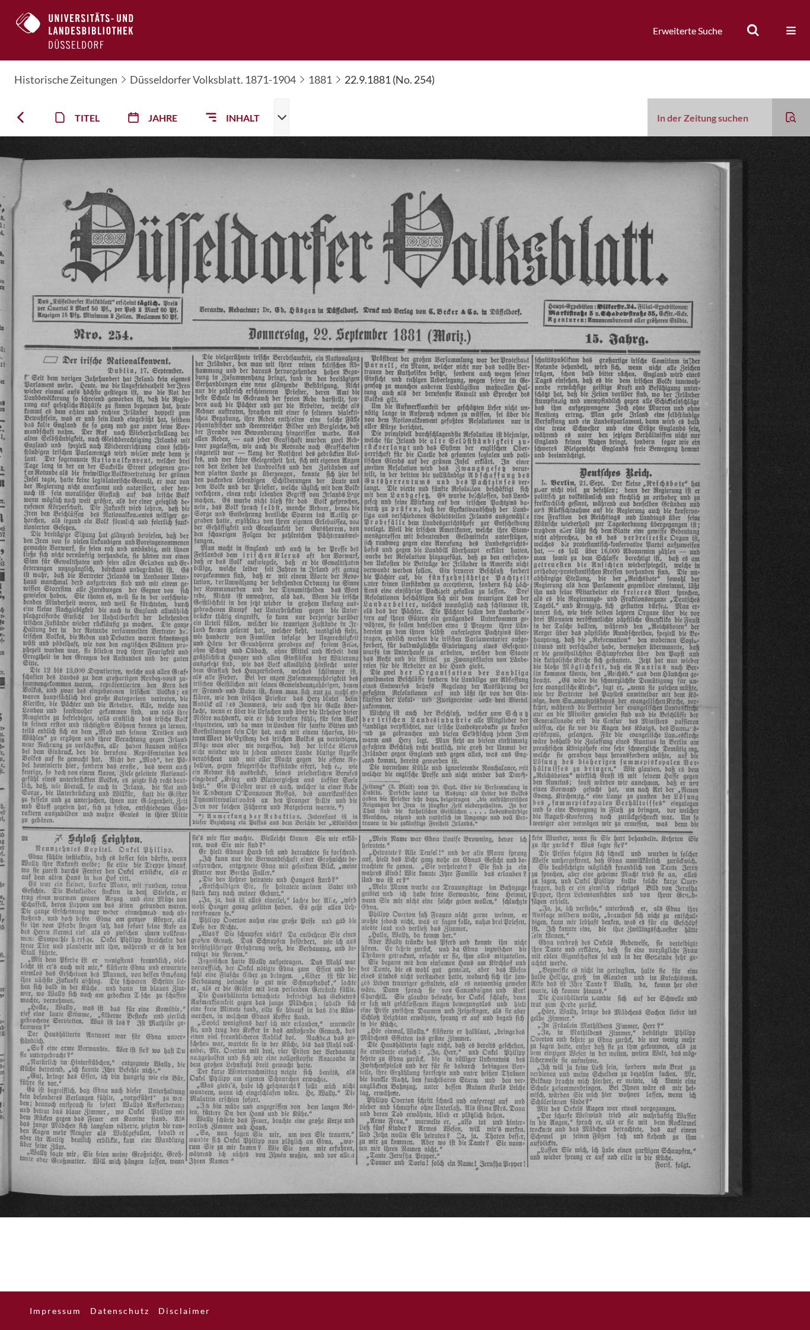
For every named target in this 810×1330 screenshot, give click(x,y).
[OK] (753, 30)
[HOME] (84, 30)
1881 (320, 79)
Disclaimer (184, 1311)
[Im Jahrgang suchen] (791, 117)
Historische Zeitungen (65, 79)
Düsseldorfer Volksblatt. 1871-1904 (213, 79)
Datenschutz (119, 1311)
